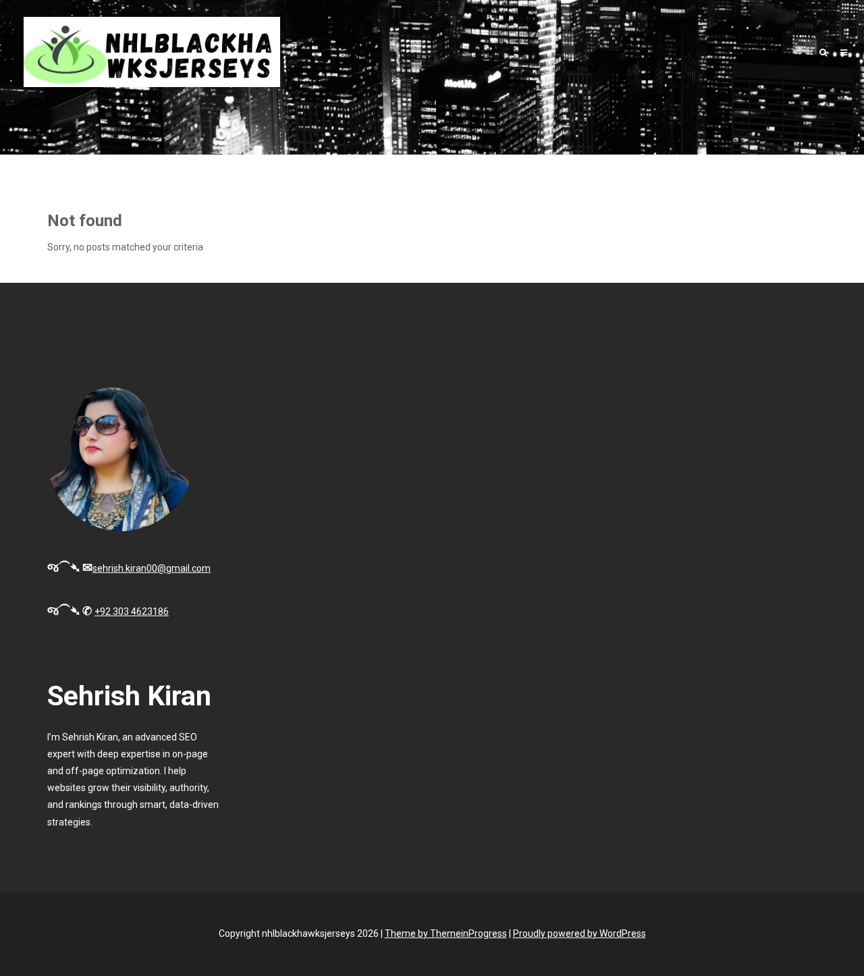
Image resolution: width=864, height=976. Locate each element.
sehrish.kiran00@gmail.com (151, 568)
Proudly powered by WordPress (579, 933)
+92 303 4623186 (131, 611)
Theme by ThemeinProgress (446, 933)
